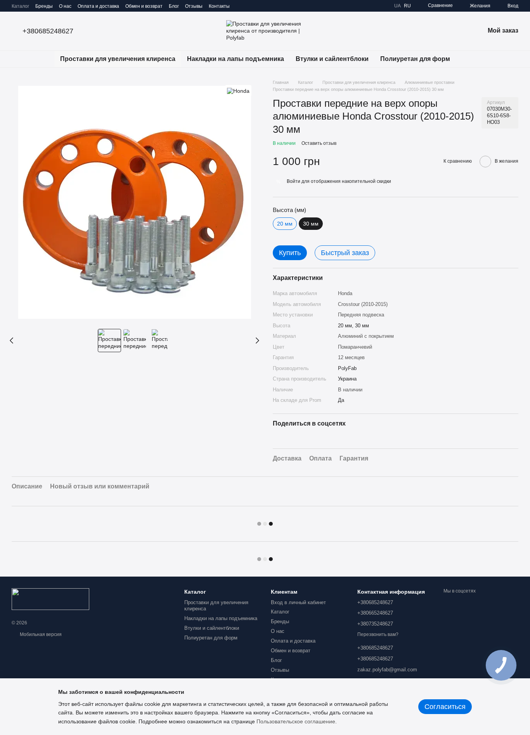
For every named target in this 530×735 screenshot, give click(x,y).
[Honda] (238, 90)
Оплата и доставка (98, 6)
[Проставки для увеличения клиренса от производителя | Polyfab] (50, 599)
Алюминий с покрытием (366, 336)
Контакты (219, 6)
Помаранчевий (355, 347)
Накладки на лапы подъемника (235, 59)
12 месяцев (351, 357)
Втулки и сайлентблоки (332, 59)
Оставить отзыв (318, 143)
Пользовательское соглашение (295, 721)
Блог (174, 6)
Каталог (20, 6)
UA (397, 5)
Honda (345, 293)
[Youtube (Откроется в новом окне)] (268, 6)
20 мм (285, 224)
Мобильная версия (40, 634)
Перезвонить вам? (377, 634)
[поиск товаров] (470, 59)
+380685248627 (48, 31)
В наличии (350, 390)
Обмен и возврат (144, 6)
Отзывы (194, 6)
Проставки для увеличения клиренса (117, 59)
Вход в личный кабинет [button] (298, 602)
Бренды (44, 6)
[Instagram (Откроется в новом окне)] (240, 6)
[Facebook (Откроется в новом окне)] (259, 6)
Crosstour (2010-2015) (363, 304)
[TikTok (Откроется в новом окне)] (250, 6)
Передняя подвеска (361, 315)
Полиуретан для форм (415, 59)
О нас (65, 6)
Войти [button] (293, 181)
